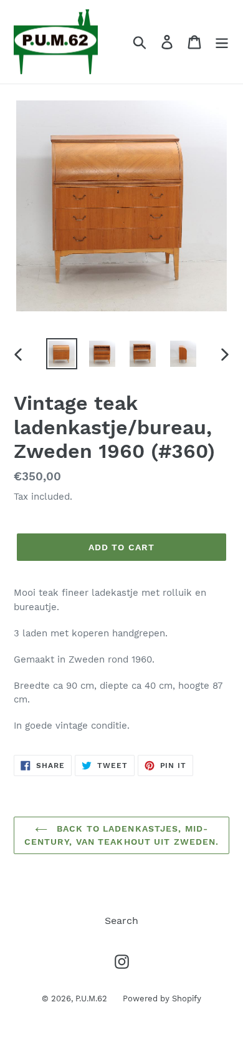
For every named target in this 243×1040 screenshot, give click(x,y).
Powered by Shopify (162, 998)
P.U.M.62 (91, 998)
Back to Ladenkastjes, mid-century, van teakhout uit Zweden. (121, 835)
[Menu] (222, 42)
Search (121, 920)
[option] (62, 353)
